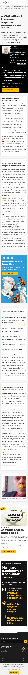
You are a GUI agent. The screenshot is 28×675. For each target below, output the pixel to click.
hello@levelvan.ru (5, 647)
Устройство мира (13, 6)
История (2, 6)
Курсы (2, 658)
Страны (7, 6)
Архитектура (21, 8)
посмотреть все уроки (10, 89)
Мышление (20, 6)
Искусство (7, 8)
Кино (26, 8)
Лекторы (3, 660)
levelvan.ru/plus (13, 86)
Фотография (14, 8)
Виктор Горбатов (17, 49)
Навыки (26, 6)
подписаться (9, 273)
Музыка (2, 8)
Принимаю (14, 672)
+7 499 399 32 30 (4, 651)
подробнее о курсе (8, 551)
